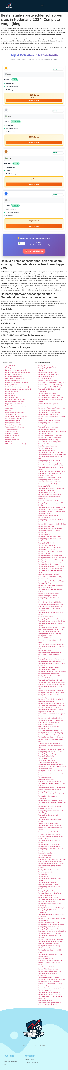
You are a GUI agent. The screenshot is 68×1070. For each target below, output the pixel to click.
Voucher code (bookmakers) (14, 427)
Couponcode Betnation (46, 724)
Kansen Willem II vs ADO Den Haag (50, 385)
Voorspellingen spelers (12, 421)
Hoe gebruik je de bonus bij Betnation (51, 465)
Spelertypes (9, 408)
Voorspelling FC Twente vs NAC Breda (51, 488)
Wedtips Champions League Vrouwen (50, 863)
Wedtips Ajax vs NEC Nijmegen (48, 564)
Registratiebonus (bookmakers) (15, 406)
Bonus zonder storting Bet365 (48, 574)
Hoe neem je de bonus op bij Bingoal (50, 463)
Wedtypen (8, 442)
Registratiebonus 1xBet (46, 712)
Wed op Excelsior (44, 444)
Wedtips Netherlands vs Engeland (49, 530)
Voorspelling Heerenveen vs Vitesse (50, 752)
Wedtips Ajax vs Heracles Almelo (49, 847)
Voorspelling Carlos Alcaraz (47, 891)
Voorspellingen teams (12, 423)
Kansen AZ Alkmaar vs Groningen (49, 735)
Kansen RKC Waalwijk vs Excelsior (49, 437)
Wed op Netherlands (45, 448)
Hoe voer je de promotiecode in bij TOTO (52, 383)
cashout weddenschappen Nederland (50, 482)
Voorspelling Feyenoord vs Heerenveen (51, 787)
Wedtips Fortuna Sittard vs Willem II (50, 806)
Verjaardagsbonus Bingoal (47, 492)
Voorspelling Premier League (48, 792)
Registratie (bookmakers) (13, 404)
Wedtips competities (12, 435)
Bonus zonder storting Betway (48, 944)
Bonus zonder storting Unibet (48, 884)
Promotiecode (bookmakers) (15, 402)
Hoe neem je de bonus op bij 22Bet (50, 731)
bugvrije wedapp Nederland (47, 446)
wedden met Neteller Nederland (49, 743)
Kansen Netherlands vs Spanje (48, 374)
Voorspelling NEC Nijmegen (47, 882)
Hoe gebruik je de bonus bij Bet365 (50, 606)
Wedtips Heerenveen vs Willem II (49, 977)
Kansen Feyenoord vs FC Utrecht (49, 421)
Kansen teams (10, 395)
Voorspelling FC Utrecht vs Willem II (50, 412)
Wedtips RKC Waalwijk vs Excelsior (50, 771)
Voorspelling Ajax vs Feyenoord (49, 992)
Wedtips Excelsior (44, 920)
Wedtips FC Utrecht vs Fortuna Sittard (51, 693)
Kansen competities (11, 391)
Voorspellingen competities (14, 418)
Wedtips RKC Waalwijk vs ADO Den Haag (52, 511)
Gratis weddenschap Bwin (47, 895)
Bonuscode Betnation (45, 958)
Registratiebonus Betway (46, 853)
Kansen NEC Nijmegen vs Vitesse (49, 994)
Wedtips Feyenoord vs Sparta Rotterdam (52, 558)
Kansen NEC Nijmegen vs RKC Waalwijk (51, 979)
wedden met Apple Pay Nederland (49, 834)
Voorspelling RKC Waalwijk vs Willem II (51, 709)
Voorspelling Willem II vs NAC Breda (50, 680)
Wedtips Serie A (43, 876)
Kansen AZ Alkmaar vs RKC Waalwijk (50, 939)
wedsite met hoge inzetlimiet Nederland (51, 471)
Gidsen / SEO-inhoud (12, 385)
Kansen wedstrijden (11, 397)
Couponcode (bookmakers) (14, 378)
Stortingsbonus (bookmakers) (15, 412)
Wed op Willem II (44, 518)
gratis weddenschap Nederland (48, 726)
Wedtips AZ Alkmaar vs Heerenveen (50, 562)
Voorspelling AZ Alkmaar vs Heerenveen (51, 619)
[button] (42, 5)
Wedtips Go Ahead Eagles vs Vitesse (50, 604)
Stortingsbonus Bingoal (46, 701)
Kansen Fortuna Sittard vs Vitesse (49, 790)
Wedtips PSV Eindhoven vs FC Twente (51, 676)
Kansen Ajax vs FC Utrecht (47, 429)
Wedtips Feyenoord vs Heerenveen (50, 555)
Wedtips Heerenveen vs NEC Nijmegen (51, 733)
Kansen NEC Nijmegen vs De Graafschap (52, 524)
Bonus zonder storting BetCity (48, 484)
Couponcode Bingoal (45, 809)
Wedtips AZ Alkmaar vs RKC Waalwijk (50, 560)
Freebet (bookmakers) (12, 380)
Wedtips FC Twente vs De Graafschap (51, 509)
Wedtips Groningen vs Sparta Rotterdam (52, 454)
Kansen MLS (42, 499)
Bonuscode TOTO (44, 486)
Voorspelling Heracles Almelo (48, 427)
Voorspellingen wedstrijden (14, 425)
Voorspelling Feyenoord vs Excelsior (50, 452)
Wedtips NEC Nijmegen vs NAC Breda (51, 925)
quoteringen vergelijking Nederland (50, 494)
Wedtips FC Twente (44, 513)
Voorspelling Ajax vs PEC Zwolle (49, 395)
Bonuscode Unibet (44, 857)
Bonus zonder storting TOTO (48, 501)
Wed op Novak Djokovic (46, 545)
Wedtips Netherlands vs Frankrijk (49, 946)
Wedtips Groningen (44, 777)
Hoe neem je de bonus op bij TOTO (50, 781)
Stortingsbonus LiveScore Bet (48, 823)
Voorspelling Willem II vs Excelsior (49, 927)
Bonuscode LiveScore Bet (47, 901)
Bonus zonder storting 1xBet (47, 372)
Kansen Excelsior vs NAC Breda (49, 922)
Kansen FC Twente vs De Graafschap (50, 690)
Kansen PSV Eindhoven (46, 678)
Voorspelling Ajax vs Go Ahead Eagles (51, 659)
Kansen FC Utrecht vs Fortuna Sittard (50, 551)
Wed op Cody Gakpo (45, 855)
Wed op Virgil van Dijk (45, 758)
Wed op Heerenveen (45, 990)
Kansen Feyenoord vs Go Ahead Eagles (51, 581)
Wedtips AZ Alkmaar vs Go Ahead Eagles (52, 766)
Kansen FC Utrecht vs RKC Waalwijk (50, 984)
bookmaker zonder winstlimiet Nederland (52, 931)
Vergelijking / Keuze (12, 414)
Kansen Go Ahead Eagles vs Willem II (50, 699)
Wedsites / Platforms (12, 433)
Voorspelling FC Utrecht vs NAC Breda (51, 568)
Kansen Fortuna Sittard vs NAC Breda (50, 397)
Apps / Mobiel (10, 366)
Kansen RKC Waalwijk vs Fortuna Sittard (51, 408)
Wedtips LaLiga (43, 728)
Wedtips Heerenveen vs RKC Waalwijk (51, 908)
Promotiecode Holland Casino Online (50, 629)
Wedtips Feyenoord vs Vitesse (48, 844)
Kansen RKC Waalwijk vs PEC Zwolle (50, 585)
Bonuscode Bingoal (44, 986)
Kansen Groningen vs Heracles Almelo (51, 988)
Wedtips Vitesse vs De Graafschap (50, 893)
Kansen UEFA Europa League (48, 969)
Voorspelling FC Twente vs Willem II (50, 825)
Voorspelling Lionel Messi (46, 669)
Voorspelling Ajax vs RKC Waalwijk (50, 634)
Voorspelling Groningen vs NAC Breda (51, 941)
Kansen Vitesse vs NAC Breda (48, 380)
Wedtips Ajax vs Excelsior (47, 549)
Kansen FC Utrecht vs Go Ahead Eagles (51, 918)
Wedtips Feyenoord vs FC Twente (49, 933)
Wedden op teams (11, 431)
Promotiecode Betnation (46, 450)
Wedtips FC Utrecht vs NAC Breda (49, 537)
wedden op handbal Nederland (48, 674)
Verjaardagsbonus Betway (47, 393)
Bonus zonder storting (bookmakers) (17, 372)
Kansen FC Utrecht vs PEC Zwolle (49, 477)
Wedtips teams (10, 437)
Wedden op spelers (11, 429)
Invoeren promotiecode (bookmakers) (18, 389)
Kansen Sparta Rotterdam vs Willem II (51, 794)
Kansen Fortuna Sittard (46, 526)
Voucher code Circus (45, 768)
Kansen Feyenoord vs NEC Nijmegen (50, 387)
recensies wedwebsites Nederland (49, 661)
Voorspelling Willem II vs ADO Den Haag (51, 705)
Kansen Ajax (42, 532)
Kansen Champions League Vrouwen (50, 528)
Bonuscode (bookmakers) (14, 374)
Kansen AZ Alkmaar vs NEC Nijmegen (51, 703)
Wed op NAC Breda (44, 433)
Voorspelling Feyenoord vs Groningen (51, 929)
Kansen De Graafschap (46, 490)
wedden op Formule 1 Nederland (49, 496)
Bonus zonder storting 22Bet (48, 832)
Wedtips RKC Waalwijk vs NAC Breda (50, 720)
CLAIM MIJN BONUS (35, 251)
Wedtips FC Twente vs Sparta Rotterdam (52, 671)
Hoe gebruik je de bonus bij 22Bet (49, 722)
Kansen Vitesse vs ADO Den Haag (49, 707)
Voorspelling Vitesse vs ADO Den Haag (51, 899)
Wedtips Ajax (42, 874)
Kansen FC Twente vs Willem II (48, 593)
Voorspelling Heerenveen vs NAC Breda (51, 621)
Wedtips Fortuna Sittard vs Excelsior (50, 737)
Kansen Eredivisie (44, 553)
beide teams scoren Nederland (48, 414)
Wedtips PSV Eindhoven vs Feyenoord (51, 750)
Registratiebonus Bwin (45, 587)
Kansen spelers (10, 393)
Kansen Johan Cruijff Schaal (47, 1005)
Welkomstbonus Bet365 (46, 872)
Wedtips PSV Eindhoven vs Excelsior (50, 870)
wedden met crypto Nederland (48, 515)
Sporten (8, 410)
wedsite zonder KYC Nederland (48, 967)
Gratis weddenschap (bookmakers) (17, 387)
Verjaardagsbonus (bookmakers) (16, 416)
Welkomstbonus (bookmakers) (15, 444)
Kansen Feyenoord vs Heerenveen (49, 971)
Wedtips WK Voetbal (45, 636)
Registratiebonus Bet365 (46, 376)
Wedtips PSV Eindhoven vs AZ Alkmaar (51, 566)
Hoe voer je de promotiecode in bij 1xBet (52, 859)
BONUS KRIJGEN (34, 100)
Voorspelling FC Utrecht (46, 543)
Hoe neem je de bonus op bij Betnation (51, 684)
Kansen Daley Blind (44, 378)
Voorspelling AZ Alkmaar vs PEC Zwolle (51, 507)
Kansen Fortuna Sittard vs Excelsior (50, 718)
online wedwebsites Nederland (48, 897)
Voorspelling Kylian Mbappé (47, 754)
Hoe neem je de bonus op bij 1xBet (50, 960)
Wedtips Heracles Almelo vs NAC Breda (51, 682)
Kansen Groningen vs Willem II (48, 596)
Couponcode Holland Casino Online (50, 861)
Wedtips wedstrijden (12, 439)
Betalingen (8, 368)
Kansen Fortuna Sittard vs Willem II (50, 800)
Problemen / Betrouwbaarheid (15, 399)
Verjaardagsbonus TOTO (46, 534)
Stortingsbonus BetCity (46, 779)
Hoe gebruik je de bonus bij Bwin (49, 602)
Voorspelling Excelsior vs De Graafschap (52, 431)
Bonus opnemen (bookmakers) (15, 370)
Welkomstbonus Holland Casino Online (51, 644)
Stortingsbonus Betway (46, 948)
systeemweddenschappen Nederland (50, 764)
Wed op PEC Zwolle (45, 638)
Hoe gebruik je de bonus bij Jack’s (49, 442)
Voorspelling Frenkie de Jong (48, 439)
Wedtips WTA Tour (44, 583)
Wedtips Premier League (46, 366)
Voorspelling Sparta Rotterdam (48, 667)
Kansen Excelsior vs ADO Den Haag (50, 435)
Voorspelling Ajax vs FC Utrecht (49, 461)
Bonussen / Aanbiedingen (13, 376)
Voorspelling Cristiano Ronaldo (48, 480)
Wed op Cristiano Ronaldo (47, 410)
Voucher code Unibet (45, 617)
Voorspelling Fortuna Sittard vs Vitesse (51, 627)
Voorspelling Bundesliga (46, 756)
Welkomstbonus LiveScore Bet (48, 631)
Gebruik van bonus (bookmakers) (16, 383)
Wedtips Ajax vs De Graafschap (49, 981)
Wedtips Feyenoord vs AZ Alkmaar (50, 547)
